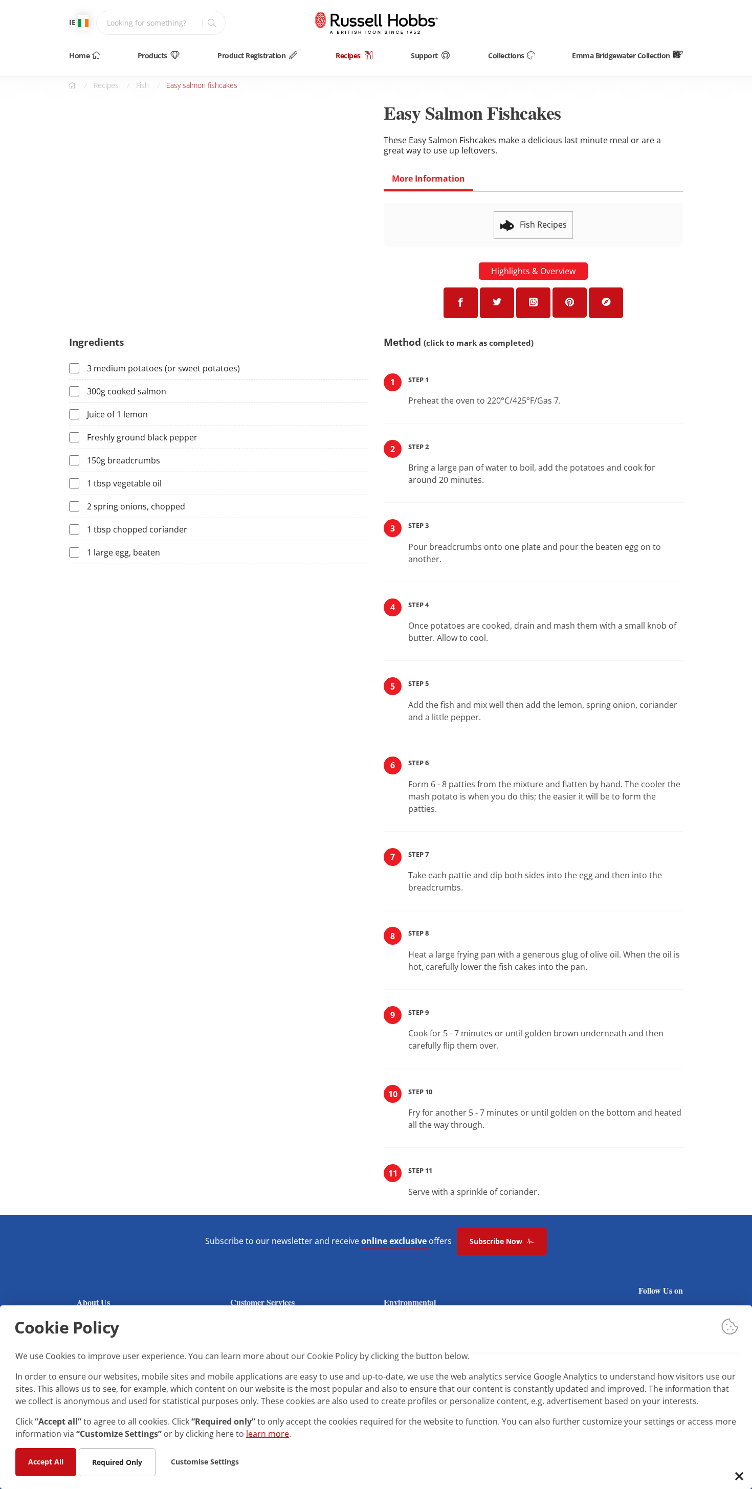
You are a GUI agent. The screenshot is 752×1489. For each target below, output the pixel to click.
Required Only (117, 1461)
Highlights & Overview (533, 271)
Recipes (348, 55)
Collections (506, 55)
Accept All (45, 1461)
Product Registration (251, 55)
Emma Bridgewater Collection (621, 55)
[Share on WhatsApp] (533, 302)
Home (79, 55)
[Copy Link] (606, 302)
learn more (267, 1433)
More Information (428, 178)
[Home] (376, 22)
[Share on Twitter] (497, 302)
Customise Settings (205, 1461)
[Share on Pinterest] (569, 302)
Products (152, 55)
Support (424, 55)
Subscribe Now (497, 1241)
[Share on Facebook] (461, 302)
